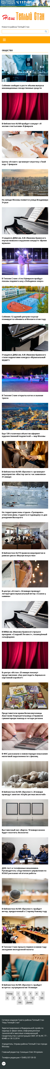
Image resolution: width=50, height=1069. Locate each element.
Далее (29, 1002)
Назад (9, 993)
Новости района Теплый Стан (15, 27)
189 (41, 998)
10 (32, 998)
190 (19, 1002)
